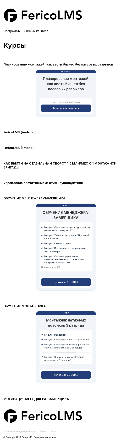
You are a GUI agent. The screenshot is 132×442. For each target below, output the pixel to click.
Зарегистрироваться (66, 108)
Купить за (66, 282)
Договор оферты (48, 431)
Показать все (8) (50, 267)
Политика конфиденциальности (19, 431)
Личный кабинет (36, 31)
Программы (12, 31)
